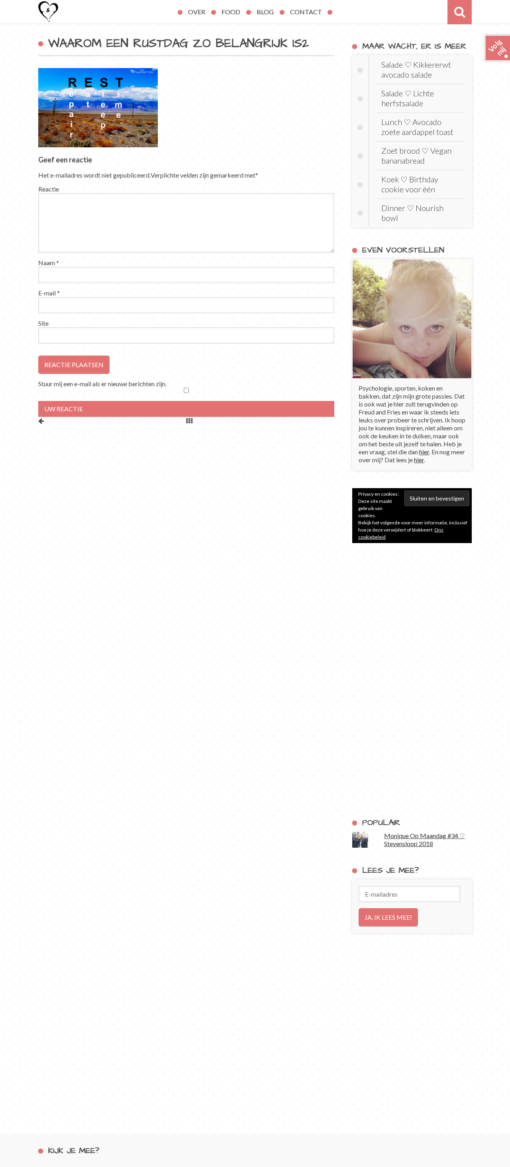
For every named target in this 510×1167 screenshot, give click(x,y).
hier (424, 451)
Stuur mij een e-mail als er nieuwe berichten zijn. (102, 383)
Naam (48, 262)
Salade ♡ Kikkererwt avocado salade (416, 69)
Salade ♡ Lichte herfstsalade (407, 98)
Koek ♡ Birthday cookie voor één (409, 184)
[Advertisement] (412, 680)
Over (196, 12)
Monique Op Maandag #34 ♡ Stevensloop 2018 (424, 839)
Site (43, 323)
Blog (265, 12)
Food (231, 12)
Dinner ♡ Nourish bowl (412, 213)
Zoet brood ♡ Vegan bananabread (416, 155)
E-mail (49, 293)
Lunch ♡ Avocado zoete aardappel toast (417, 127)
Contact (306, 12)
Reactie (48, 189)
